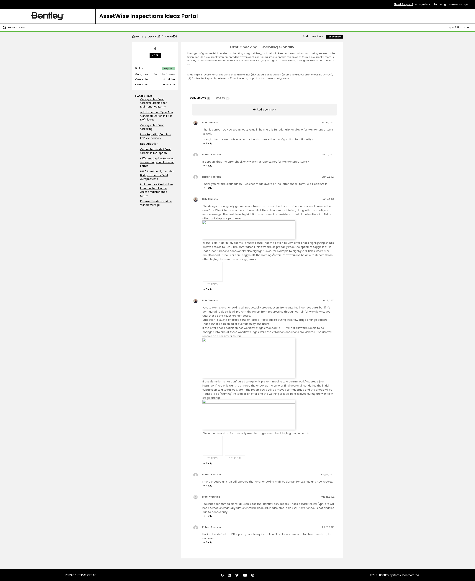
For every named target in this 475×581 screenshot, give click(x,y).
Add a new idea (313, 36)
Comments (199, 98)
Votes (222, 98)
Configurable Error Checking (152, 127)
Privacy (70, 575)
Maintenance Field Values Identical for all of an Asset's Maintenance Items (156, 190)
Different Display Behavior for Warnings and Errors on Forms (157, 162)
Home (139, 36)
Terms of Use (87, 575)
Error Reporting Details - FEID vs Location (155, 136)
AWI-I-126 (154, 36)
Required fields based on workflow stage (156, 203)
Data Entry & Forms (164, 74)
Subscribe (335, 36)
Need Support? (403, 4)
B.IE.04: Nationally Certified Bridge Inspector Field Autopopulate (157, 175)
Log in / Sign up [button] (457, 27)
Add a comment (266, 109)
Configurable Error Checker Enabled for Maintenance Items (153, 102)
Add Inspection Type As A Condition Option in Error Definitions (156, 115)
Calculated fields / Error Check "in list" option (155, 151)
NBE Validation (149, 144)
